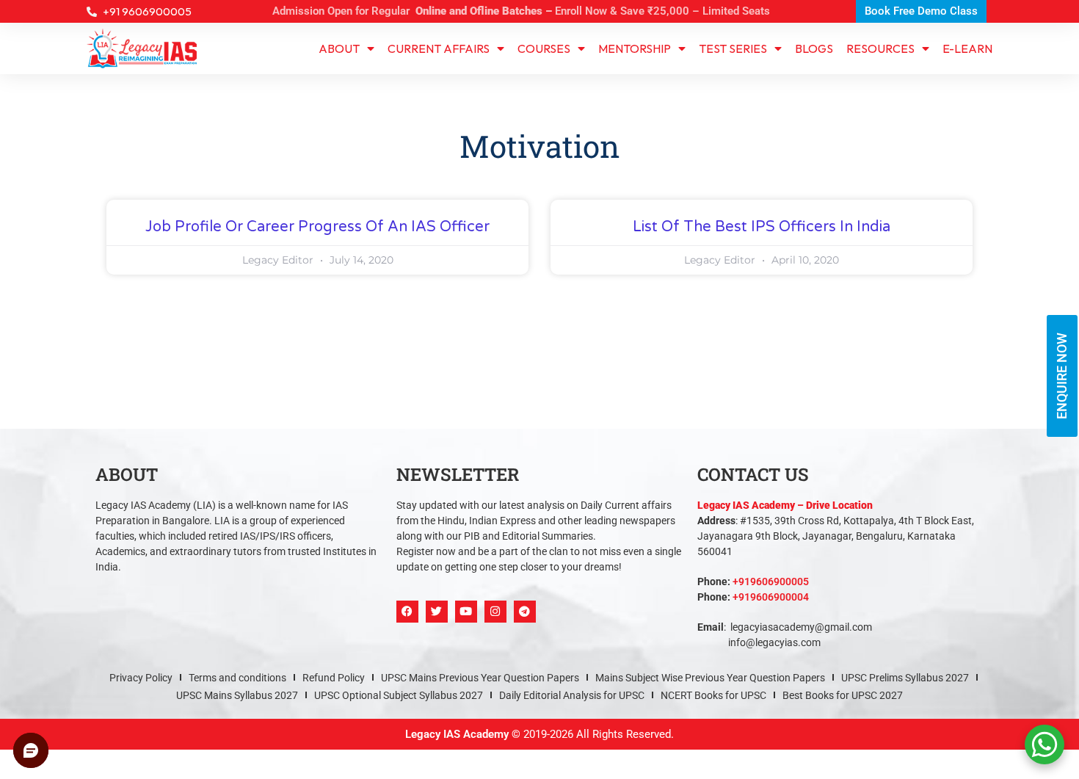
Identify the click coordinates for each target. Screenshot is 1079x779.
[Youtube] (466, 612)
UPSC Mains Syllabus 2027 (237, 695)
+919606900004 (771, 597)
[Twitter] (437, 612)
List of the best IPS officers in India (761, 227)
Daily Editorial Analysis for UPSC (571, 695)
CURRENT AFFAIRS (439, 48)
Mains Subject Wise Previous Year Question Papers (710, 678)
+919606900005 (771, 581)
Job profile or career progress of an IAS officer (317, 227)
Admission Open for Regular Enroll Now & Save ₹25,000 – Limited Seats (521, 11)
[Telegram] (525, 612)
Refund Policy (333, 678)
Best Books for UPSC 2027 (842, 695)
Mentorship (634, 48)
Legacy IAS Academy (457, 734)
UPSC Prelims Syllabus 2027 (905, 678)
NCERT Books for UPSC (713, 695)
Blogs (814, 48)
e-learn (967, 48)
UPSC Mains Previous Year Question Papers (480, 678)
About (339, 48)
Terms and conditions (237, 678)
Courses (543, 48)
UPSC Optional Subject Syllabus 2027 (398, 695)
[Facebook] (407, 612)
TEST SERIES (733, 48)
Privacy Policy (140, 678)
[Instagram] (495, 612)
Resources (880, 48)
